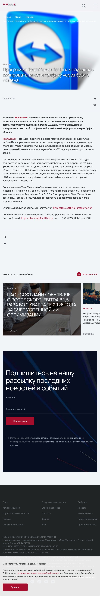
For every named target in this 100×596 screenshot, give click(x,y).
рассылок (77, 437)
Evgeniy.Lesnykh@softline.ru (37, 218)
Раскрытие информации (54, 502)
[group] (42, 309)
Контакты (46, 513)
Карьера (46, 519)
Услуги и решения (11, 507)
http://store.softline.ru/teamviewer (72, 207)
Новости (30, 16)
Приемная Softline (87, 524)
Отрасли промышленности (16, 513)
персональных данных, (46, 437)
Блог (44, 524)
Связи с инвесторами (13, 524)
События (82, 502)
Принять (15, 587)
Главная (7, 16)
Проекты (7, 519)
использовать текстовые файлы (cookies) (38, 573)
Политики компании (87, 519)
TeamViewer (21, 117)
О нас (18, 16)
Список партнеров (51, 507)
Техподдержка (85, 513)
